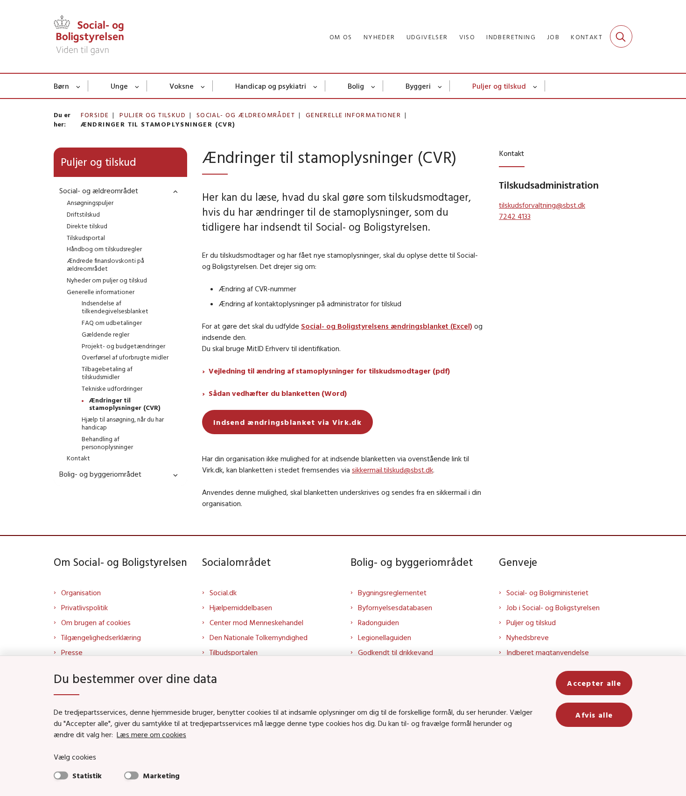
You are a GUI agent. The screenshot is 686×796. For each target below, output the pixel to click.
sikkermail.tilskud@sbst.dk (392, 469)
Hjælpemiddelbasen (241, 607)
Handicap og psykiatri (270, 86)
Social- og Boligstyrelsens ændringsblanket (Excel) (386, 326)
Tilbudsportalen (234, 652)
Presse (72, 652)
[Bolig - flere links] (373, 86)
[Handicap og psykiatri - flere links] (315, 86)
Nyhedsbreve (527, 637)
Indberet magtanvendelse (547, 652)
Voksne (181, 86)
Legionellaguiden (384, 637)
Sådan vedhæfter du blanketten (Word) (278, 393)
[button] (173, 191)
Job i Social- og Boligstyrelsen (553, 607)
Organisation (81, 592)
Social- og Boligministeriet (547, 592)
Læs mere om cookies (151, 734)
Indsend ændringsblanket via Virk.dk (287, 422)
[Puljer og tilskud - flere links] (535, 86)
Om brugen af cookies (96, 622)
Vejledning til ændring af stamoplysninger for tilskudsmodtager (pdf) (329, 370)
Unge (119, 86)
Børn (61, 86)
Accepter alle (594, 683)
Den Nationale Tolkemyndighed (259, 637)
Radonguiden (378, 622)
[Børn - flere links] (78, 86)
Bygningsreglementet (392, 592)
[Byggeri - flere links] (440, 86)
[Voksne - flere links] (203, 86)
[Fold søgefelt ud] (621, 36)
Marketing (161, 775)
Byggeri (418, 86)
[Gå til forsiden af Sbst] (89, 36)
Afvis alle (594, 714)
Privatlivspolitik (84, 607)
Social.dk (223, 592)
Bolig (356, 86)
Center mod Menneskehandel (256, 622)
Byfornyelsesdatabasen (395, 607)
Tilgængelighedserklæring (101, 637)
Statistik (87, 775)
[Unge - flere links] (137, 86)
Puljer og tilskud (499, 86)
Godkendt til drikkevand (395, 652)
